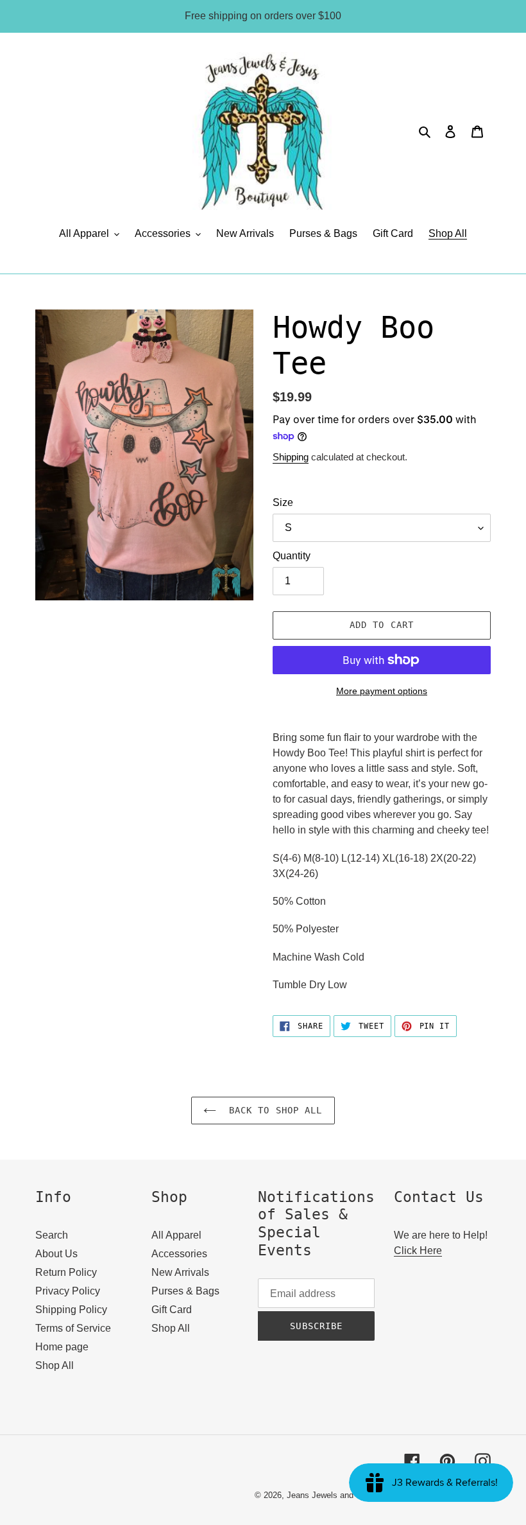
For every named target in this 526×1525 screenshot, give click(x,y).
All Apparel (176, 1235)
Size (283, 502)
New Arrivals (180, 1272)
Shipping (291, 456)
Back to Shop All (272, 1110)
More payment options (381, 691)
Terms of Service (73, 1328)
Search (51, 1235)
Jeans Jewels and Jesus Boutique (350, 1495)
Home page (62, 1346)
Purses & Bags (185, 1290)
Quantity (291, 555)
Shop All (54, 1365)
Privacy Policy (67, 1290)
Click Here (418, 1250)
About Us (56, 1253)
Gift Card (171, 1309)
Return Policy (66, 1272)
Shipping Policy (71, 1309)
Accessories (179, 1253)
